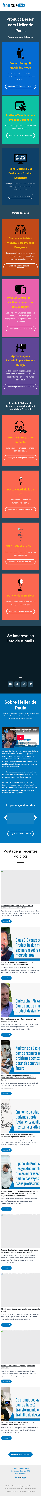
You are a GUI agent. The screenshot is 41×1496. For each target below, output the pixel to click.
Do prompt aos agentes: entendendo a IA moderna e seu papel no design (18, 1423)
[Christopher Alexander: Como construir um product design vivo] (20, 1000)
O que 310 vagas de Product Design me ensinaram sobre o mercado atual (17, 963)
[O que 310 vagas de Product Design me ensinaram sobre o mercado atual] (20, 944)
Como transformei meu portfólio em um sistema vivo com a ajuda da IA (17, 907)
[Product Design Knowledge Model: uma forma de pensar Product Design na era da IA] (20, 1231)
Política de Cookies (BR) (20, 1471)
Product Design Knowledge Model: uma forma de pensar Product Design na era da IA (19, 1251)
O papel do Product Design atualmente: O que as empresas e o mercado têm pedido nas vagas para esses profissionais (19, 1193)
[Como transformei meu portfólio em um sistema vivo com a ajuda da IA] (20, 887)
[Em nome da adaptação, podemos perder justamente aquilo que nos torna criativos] (20, 1116)
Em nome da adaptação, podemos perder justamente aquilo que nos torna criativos (18, 1135)
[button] (5, 818)
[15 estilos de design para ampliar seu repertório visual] (20, 1290)
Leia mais (5, 921)
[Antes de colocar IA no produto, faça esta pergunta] (20, 1347)
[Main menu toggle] (36, 5)
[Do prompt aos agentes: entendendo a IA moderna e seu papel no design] (20, 1404)
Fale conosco (20, 1474)
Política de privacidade (20, 1468)
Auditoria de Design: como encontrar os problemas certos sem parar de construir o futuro (18, 1078)
